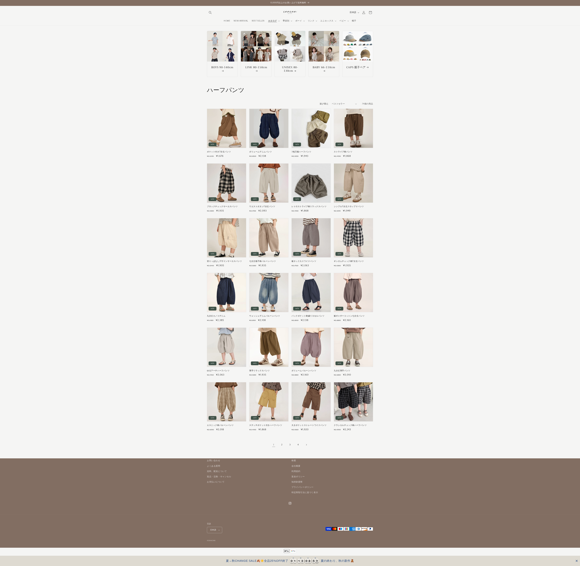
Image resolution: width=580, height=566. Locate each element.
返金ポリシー (298, 476)
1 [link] (273, 444)
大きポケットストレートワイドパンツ (309, 425)
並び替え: (324, 104)
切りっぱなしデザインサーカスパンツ (224, 261)
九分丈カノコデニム (216, 316)
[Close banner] (576, 561)
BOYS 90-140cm (222, 68)
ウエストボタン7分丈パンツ (262, 206)
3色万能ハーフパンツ (301, 152)
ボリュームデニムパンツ (260, 152)
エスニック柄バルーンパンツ (220, 425)
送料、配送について (217, 471)
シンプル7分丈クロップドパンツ (349, 206)
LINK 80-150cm (256, 68)
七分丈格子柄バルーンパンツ (262, 261)
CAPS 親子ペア (356, 67)
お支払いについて (216, 482)
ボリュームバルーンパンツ (304, 370)
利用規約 (296, 471)
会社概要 (296, 466)
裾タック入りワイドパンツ (304, 261)
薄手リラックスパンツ (259, 370)
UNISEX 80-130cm (290, 69)
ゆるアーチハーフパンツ (218, 370)
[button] (210, 12)
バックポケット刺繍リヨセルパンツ (308, 316)
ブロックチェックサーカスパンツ (222, 206)
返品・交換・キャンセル (219, 476)
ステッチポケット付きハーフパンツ (265, 425)
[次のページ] (306, 444)
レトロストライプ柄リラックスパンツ (309, 206)
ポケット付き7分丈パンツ (219, 152)
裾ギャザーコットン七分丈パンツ (349, 316)
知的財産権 (297, 482)
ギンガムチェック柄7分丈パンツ (349, 261)
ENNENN (212, 541)
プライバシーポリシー (303, 487)
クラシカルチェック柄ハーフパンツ (350, 425)
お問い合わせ (213, 460)
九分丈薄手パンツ (342, 370)
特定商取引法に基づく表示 (305, 492)
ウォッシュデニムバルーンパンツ (264, 316)
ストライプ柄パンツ (343, 152)
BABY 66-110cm (324, 68)
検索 (294, 460)
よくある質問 (213, 466)
